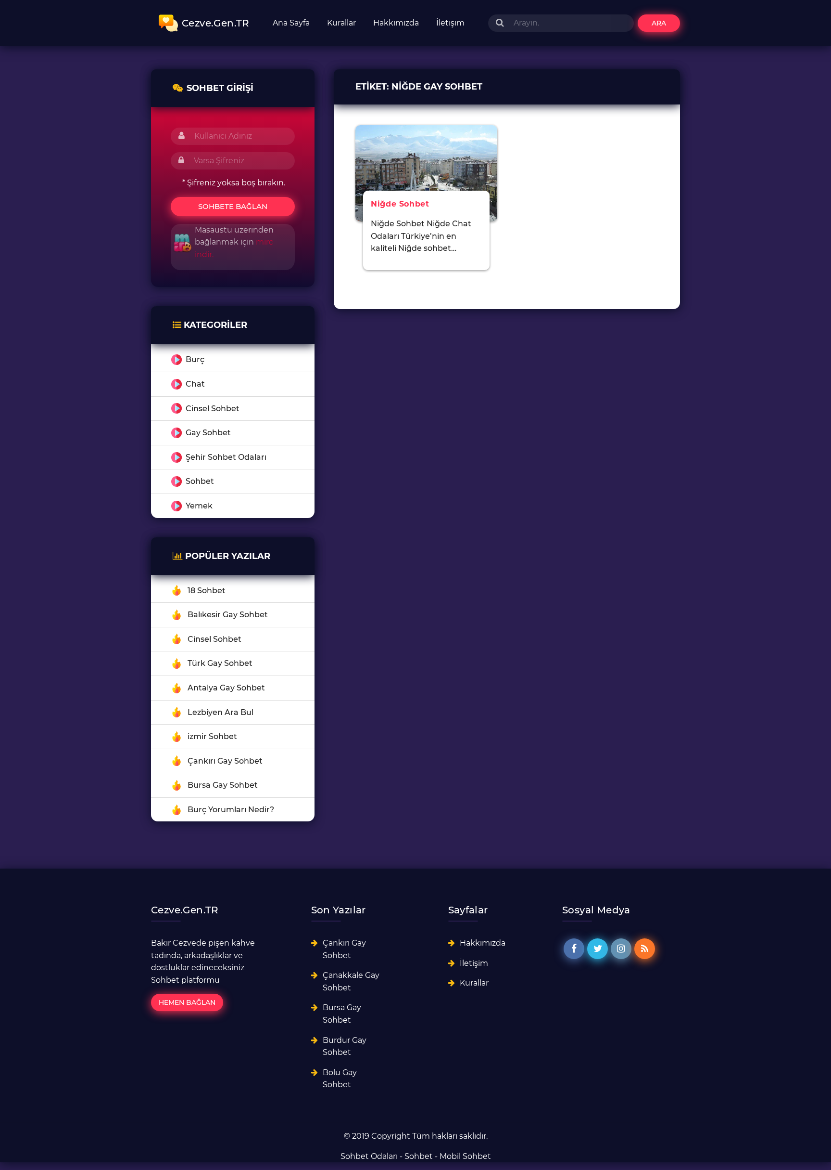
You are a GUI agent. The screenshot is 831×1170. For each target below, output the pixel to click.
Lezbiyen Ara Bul (220, 712)
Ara (659, 23)
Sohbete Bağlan (232, 206)
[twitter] (597, 948)
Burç (195, 359)
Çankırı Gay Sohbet (225, 761)
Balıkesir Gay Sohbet (228, 614)
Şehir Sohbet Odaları (226, 457)
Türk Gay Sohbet (220, 663)
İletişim (450, 22)
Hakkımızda (396, 22)
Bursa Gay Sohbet (223, 785)
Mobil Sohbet (465, 1156)
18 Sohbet (207, 590)
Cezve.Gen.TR (216, 23)
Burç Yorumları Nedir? (231, 809)
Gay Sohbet (208, 432)
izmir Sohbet (212, 736)
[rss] (644, 948)
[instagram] (621, 948)
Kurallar (341, 22)
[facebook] (574, 948)
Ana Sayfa (291, 22)
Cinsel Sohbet (212, 408)
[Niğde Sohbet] (426, 172)
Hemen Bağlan (187, 1002)
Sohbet (200, 481)
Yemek (199, 505)
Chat (195, 384)
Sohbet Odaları (369, 1156)
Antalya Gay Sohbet (226, 687)
